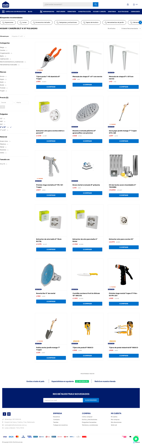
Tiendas (55, 422)
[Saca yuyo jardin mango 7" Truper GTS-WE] (124, 112)
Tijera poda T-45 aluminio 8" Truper (48, 78)
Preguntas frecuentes (89, 422)
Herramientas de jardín (115, 22)
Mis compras (115, 419)
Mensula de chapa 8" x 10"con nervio (121, 78)
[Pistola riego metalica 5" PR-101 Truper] (51, 166)
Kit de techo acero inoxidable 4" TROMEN (122, 186)
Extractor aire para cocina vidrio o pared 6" (50, 132)
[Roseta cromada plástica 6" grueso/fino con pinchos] (87, 112)
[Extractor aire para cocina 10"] (124, 220)
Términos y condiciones (90, 425)
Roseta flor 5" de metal (45, 293)
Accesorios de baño (42, 22)
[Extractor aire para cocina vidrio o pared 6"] (51, 112)
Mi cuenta (114, 417)
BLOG (30, 11)
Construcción (84, 11)
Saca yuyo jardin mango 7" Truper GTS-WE (123, 132)
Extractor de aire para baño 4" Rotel (85, 240)
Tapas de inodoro (92, 22)
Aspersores (9, 22)
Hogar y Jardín (99, 11)
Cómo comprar (87, 417)
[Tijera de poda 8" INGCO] (87, 329)
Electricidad (123, 11)
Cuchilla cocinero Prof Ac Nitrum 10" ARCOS (86, 294)
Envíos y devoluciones (89, 419)
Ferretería (71, 11)
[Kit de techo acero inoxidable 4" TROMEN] (124, 166)
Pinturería (60, 11)
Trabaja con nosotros (60, 425)
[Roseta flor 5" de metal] (51, 274)
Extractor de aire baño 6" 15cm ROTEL (48, 240)
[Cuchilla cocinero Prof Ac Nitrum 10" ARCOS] (87, 274)
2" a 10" (17, 36)
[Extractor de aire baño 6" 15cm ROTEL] (51, 220)
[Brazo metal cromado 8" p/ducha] (87, 166)
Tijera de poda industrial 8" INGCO (123, 348)
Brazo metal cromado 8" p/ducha (86, 185)
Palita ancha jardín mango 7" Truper (48, 349)
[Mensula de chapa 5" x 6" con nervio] (87, 58)
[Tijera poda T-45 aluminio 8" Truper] (51, 58)
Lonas (24, 22)
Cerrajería (135, 11)
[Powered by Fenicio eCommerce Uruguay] (136, 442)
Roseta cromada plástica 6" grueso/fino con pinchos (84, 132)
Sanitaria (112, 11)
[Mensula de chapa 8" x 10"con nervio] (124, 58)
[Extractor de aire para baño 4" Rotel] (87, 220)
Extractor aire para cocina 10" (121, 239)
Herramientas (48, 11)
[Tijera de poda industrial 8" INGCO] (124, 329)
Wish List (114, 425)
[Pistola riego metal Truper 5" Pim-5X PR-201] (124, 274)
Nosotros (56, 417)
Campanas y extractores (68, 22)
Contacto (56, 419)
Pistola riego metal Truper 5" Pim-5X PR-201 (123, 294)
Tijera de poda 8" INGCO (83, 348)
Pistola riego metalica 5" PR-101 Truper (49, 186)
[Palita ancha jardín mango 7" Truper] (51, 329)
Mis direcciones (116, 422)
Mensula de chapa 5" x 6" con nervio (87, 77)
